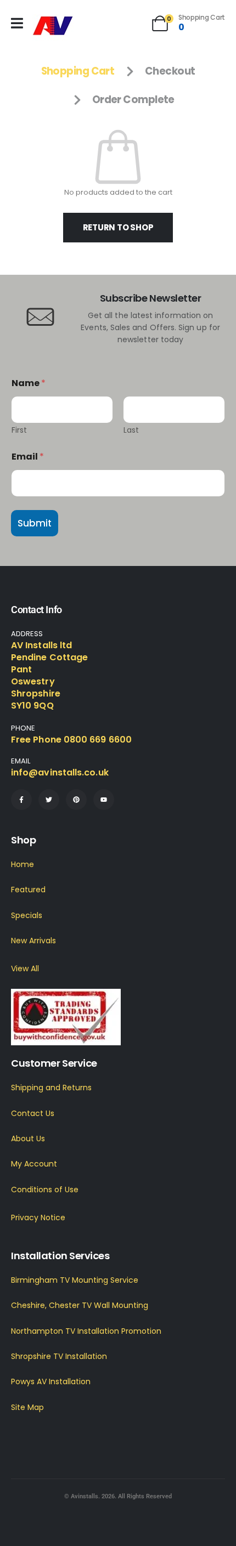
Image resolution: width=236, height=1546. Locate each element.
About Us (28, 1138)
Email (28, 456)
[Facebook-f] (21, 799)
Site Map (27, 1407)
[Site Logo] (53, 26)
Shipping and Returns (51, 1087)
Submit (35, 523)
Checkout (170, 71)
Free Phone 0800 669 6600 (71, 739)
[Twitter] (48, 799)
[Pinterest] (76, 799)
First (19, 430)
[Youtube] (103, 799)
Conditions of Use (44, 1189)
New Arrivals (33, 940)
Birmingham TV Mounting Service (74, 1280)
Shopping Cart (78, 71)
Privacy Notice (38, 1217)
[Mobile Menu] (17, 23)
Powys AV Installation (51, 1381)
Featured (28, 889)
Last (131, 430)
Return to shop (118, 227)
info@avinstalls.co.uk (60, 772)
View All (25, 968)
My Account (34, 1163)
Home (22, 864)
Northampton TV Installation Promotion (86, 1331)
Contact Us (32, 1113)
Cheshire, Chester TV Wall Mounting (79, 1305)
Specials (26, 915)
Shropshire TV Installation (59, 1356)
